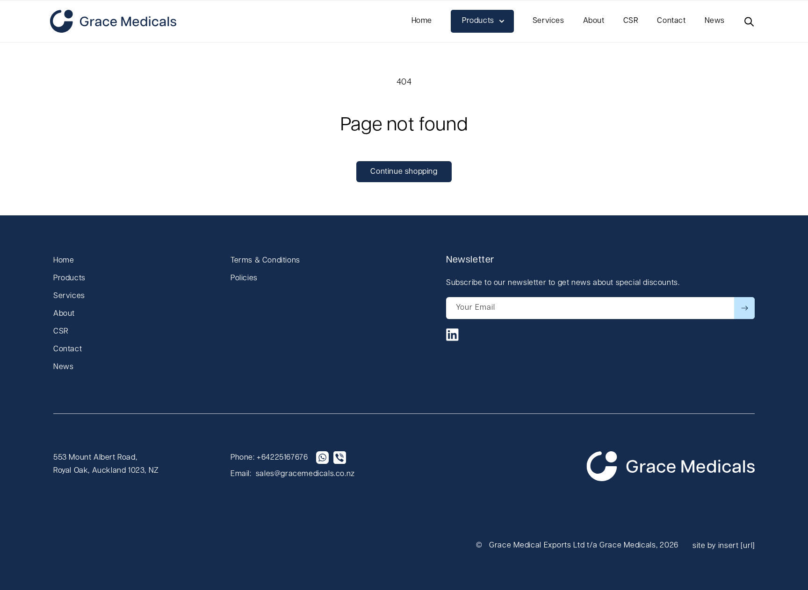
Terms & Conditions (265, 260)
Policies (244, 278)
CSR (60, 331)
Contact (67, 349)
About (64, 314)
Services (69, 296)
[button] (482, 21)
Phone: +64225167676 (269, 458)
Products (69, 278)
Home (63, 260)
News (63, 367)
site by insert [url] (724, 546)
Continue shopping (403, 172)
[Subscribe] (744, 308)
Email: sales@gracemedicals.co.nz (293, 474)
